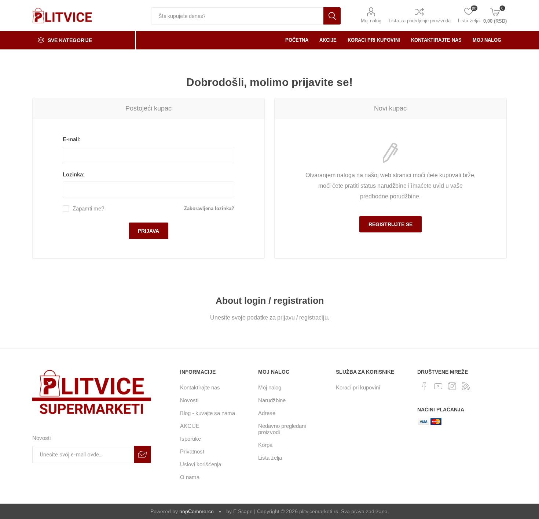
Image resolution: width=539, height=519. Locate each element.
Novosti (189, 400)
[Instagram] (452, 386)
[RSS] (466, 386)
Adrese (266, 413)
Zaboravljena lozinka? (209, 208)
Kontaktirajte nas (200, 387)
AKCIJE (189, 426)
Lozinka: (74, 174)
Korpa (265, 445)
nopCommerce (196, 511)
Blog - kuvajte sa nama (207, 413)
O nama (189, 477)
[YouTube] (438, 386)
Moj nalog (371, 20)
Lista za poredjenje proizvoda (420, 20)
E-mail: (72, 139)
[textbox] (237, 16)
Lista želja (270, 458)
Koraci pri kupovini (358, 387)
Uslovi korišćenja (200, 464)
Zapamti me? (88, 208)
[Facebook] (424, 386)
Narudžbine (272, 400)
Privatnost (192, 451)
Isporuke (190, 439)
